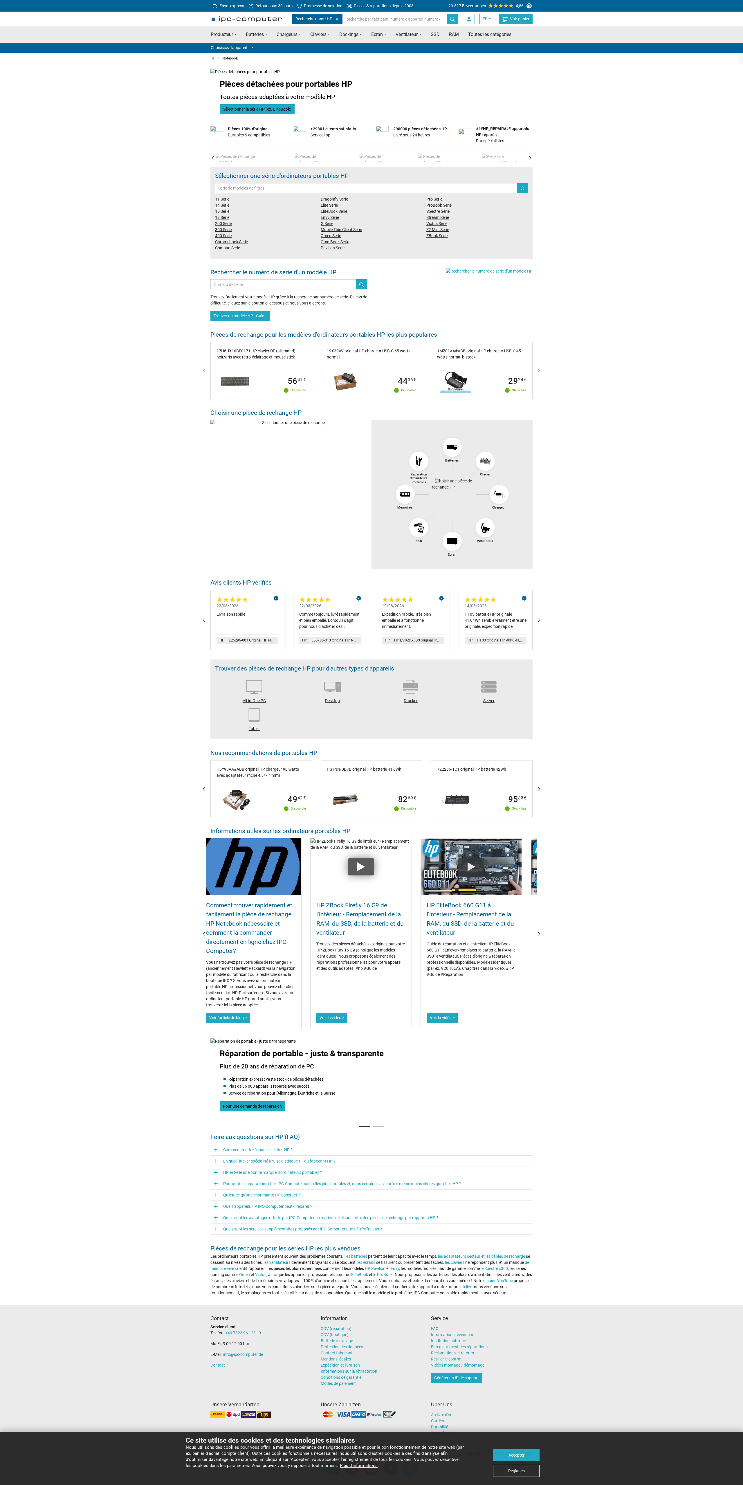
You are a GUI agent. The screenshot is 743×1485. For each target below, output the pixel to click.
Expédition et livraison (340, 1365)
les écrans (366, 1262)
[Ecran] (452, 541)
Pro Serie (434, 199)
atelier (465, 1286)
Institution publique (448, 1340)
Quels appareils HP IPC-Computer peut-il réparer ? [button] (267, 1206)
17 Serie (222, 217)
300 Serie (223, 229)
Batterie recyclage (337, 1340)
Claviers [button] (318, 34)
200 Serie (223, 223)
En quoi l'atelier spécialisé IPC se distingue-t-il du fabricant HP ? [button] (279, 1161)
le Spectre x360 (494, 1268)
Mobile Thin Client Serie (341, 229)
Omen (245, 1274)
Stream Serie (437, 217)
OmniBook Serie (335, 241)
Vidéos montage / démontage (457, 1365)
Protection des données (342, 1347)
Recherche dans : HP (313, 19)
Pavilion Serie (333, 248)
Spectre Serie (438, 211)
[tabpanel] (371, 1078)
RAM (454, 34)
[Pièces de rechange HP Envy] (372, 158)
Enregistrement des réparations (459, 1347)
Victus (260, 1274)
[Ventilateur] (485, 528)
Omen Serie (331, 235)
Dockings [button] (348, 34)
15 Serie (222, 211)
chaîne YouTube (498, 1280)
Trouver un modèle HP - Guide (240, 315)
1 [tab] (364, 1124)
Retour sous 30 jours (274, 5)
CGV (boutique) (335, 1334)
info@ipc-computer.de (243, 1354)
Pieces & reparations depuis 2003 (383, 5)
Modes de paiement (338, 1383)
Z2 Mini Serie (437, 229)
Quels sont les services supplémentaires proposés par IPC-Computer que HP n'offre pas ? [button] (302, 1229)
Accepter (516, 1455)
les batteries (356, 1256)
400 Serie (223, 235)
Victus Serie (436, 223)
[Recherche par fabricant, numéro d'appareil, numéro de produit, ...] (452, 19)
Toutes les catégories (489, 34)
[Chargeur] (499, 494)
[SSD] (419, 528)
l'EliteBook (359, 1274)
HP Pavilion (375, 1268)
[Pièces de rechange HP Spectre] (501, 158)
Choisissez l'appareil (229, 47)
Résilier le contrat (446, 1359)
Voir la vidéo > (232, 1017)
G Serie (327, 223)
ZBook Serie (437, 235)
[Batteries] (452, 447)
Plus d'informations (359, 1465)
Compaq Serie (227, 248)
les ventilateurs (277, 1262)
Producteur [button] (222, 34)
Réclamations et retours (452, 1353)
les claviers (454, 1262)
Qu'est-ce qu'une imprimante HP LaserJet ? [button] (261, 1195)
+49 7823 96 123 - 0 (243, 1333)
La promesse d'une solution (247, 1106)
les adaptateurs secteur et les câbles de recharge (481, 1256)
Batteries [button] (255, 34)
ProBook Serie (439, 205)
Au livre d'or (441, 1414)
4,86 (486, 5)
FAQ (435, 1328)
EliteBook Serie (334, 211)
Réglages (516, 1470)
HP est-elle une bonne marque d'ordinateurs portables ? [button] (272, 1172)
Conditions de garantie (341, 1377)
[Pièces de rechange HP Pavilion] (310, 158)
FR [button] (485, 19)
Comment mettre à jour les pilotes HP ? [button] (258, 1149)
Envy (395, 1268)
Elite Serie (329, 205)
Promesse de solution (322, 5)
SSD (435, 34)
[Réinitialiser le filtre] (522, 188)
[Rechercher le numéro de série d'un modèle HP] (489, 270)
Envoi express (231, 5)
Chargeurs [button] (287, 34)
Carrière (438, 1421)
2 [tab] (378, 1124)
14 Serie (222, 205)
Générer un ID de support (456, 1378)
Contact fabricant (337, 1353)
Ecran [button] (377, 34)
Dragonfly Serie (334, 199)
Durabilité (439, 1427)
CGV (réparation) (336, 1328)
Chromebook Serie (231, 241)
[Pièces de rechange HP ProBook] (433, 158)
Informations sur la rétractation (349, 1371)
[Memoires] (405, 494)
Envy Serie (330, 217)
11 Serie (222, 199)
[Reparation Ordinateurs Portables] (419, 461)
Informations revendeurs (453, 1334)
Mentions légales (336, 1359)
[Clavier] (485, 461)
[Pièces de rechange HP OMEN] (238, 158)
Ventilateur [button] (407, 34)
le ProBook (383, 1274)
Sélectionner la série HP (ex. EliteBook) (257, 109)
